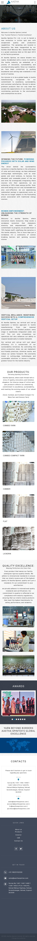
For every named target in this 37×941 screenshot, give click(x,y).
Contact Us (18, 841)
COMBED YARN (9, 426)
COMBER (6, 489)
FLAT (5, 521)
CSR (18, 838)
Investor (18, 835)
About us (18, 829)
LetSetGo (22, 938)
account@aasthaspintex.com (18, 804)
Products (18, 832)
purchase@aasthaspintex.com (18, 808)
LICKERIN (7, 554)
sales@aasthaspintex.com (18, 801)
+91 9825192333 (15, 872)
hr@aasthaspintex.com (18, 806)
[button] (12, 719)
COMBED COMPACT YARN (13, 456)
